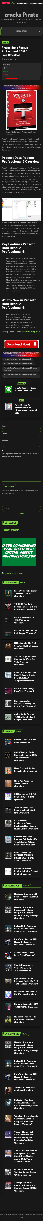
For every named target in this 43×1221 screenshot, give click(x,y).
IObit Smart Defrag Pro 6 (30, 332)
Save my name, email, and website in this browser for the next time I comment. (20, 455)
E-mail (5, 433)
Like (6, 71)
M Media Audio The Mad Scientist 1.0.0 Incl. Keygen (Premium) (26, 646)
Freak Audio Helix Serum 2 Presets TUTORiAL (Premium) (25, 593)
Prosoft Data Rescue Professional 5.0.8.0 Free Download (15, 51)
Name (4, 426)
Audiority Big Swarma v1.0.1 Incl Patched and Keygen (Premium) (24, 717)
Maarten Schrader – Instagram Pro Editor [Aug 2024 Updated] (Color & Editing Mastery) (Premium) (26, 912)
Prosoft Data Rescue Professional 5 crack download (20, 369)
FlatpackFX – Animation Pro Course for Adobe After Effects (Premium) (25, 929)
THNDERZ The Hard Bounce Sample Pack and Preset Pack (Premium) (25, 607)
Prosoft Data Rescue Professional (17, 359)
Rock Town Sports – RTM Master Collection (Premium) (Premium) (25, 942)
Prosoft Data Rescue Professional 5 (18, 364)
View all (23, 582)
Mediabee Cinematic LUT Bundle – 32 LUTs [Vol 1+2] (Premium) (26, 897)
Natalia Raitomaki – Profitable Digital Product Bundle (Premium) (26, 871)
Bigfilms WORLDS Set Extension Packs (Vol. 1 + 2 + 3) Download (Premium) (26, 981)
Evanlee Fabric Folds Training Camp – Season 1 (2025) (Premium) (25, 1172)
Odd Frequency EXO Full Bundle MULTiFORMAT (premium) (25, 797)
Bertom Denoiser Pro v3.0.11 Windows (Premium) (24, 620)
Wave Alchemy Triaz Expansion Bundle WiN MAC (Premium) (24, 810)
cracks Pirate (21, 14)
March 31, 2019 (8, 59)
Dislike (7, 75)
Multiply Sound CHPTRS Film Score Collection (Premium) (25, 1019)
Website (5, 441)
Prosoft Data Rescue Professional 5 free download (20, 375)
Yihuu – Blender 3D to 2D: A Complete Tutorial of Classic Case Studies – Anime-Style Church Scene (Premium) (25, 1156)
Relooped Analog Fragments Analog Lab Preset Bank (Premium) (25, 704)
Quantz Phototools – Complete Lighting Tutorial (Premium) (23, 968)
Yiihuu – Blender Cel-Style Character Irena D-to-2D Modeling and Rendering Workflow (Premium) (25, 1137)
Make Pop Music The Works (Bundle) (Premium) (23, 783)
